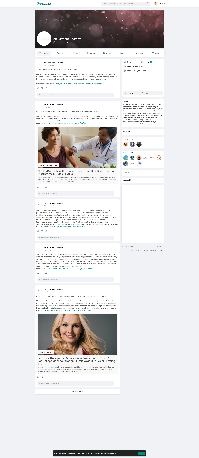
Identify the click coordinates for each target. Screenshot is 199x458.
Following (126, 139)
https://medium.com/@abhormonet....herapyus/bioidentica (79, 84)
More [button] (161, 250)
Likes (125, 172)
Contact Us (144, 250)
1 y (45, 292)
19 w (45, 107)
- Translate (50, 65)
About (123, 250)
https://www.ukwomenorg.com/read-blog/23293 (66, 227)
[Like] (42, 88)
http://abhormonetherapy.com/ (140, 93)
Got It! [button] (141, 453)
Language (161, 246)
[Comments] (42, 88)
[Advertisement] (143, 199)
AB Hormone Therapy (67, 39)
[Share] (46, 88)
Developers (153, 250)
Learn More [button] (114, 453)
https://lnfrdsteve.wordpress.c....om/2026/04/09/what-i (69, 123)
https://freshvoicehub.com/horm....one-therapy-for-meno (67, 310)
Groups (126, 180)
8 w (45, 65)
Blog (137, 250)
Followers (126, 153)
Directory (130, 250)
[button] (125, 4)
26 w (45, 206)
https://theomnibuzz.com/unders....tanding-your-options (69, 268)
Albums (126, 131)
